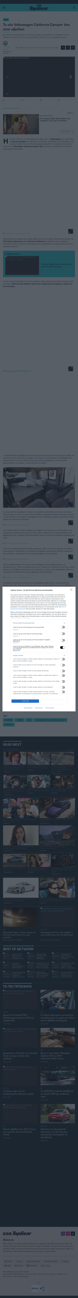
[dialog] (39, 649)
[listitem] (39, 623)
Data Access (39, 708)
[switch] (62, 627)
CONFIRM (25, 701)
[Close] (72, 590)
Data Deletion (28, 708)
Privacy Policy (50, 708)
